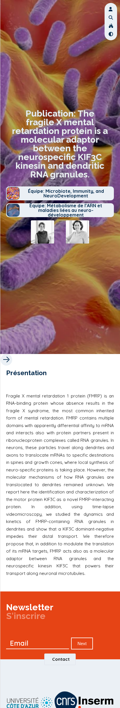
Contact (61, 659)
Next (82, 643)
